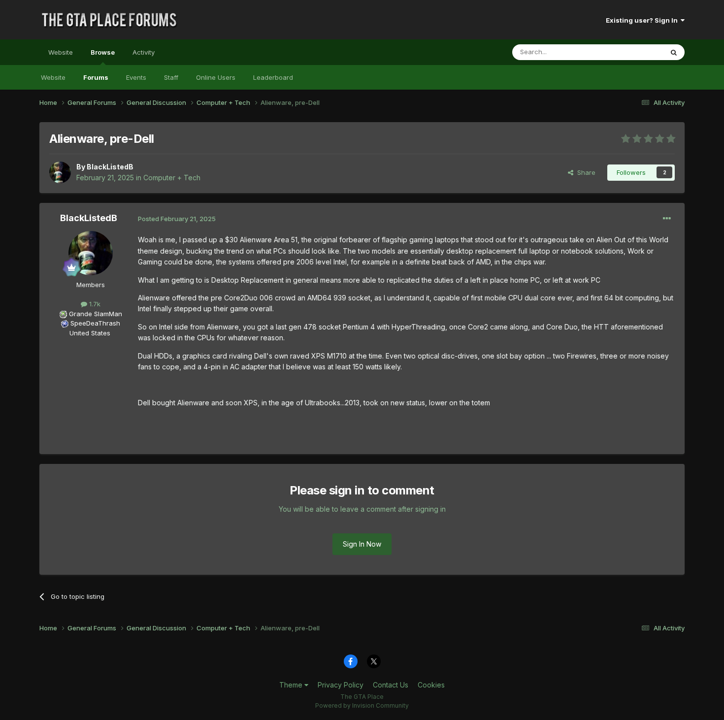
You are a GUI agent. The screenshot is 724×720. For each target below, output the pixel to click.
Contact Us (390, 685)
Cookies (431, 685)
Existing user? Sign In (643, 20)
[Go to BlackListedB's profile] (60, 172)
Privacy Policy (340, 685)
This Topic (634, 52)
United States (89, 333)
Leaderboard (273, 77)
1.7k (93, 304)
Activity (143, 52)
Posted (177, 219)
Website (60, 52)
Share (584, 172)
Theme (291, 685)
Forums (95, 77)
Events (136, 77)
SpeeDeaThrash (95, 323)
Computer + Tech (171, 177)
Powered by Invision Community (362, 705)
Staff (171, 77)
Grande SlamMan (95, 314)
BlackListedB (110, 167)
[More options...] (667, 219)
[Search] (674, 52)
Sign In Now (362, 544)
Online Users (215, 77)
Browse (103, 52)
